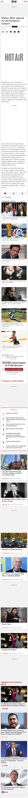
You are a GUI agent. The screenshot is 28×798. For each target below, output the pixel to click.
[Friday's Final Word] (14, 640)
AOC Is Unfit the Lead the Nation (14, 429)
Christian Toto (6, 505)
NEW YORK (8, 197)
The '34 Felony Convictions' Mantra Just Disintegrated (13, 788)
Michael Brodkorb (12, 147)
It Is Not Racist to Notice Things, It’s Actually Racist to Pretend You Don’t (13, 705)
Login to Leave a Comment (14, 369)
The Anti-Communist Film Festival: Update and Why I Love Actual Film (12, 473)
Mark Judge (5, 478)
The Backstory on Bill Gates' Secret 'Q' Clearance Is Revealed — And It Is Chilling (14, 760)
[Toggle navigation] (2, 1)
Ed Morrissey (6, 26)
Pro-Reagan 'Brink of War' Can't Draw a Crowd (14, 500)
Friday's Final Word (9, 650)
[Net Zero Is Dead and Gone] (14, 540)
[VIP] (25, 1)
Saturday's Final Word (12, 413)
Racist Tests (6, 624)
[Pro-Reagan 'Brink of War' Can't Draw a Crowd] (14, 490)
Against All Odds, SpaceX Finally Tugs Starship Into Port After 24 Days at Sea (16, 419)
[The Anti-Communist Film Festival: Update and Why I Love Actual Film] (14, 462)
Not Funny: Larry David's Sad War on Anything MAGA (13, 575)
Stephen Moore (6, 553)
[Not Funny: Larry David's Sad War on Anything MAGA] (14, 565)
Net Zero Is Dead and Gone (13, 441)
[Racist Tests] (14, 615)
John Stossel (5, 628)
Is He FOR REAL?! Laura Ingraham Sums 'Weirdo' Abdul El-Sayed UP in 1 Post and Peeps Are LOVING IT (13, 732)
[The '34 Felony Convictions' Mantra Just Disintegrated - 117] (14, 777)
